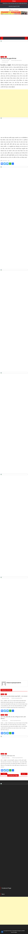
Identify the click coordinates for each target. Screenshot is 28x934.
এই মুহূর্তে (2, 56)
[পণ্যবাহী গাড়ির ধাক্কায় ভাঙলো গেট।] (14, 744)
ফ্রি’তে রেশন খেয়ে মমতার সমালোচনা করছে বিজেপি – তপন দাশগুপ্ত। (14, 696)
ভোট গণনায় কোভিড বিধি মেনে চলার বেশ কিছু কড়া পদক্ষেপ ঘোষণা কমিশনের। (13, 717)
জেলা (5, 56)
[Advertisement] (14, 26)
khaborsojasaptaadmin (16, 60)
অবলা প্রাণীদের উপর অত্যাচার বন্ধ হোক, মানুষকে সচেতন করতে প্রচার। (24, 774)
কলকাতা (6, 714)
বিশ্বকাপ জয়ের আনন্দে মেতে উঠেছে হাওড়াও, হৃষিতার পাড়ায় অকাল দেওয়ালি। (5, 774)
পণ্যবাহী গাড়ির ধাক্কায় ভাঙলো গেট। (8, 756)
